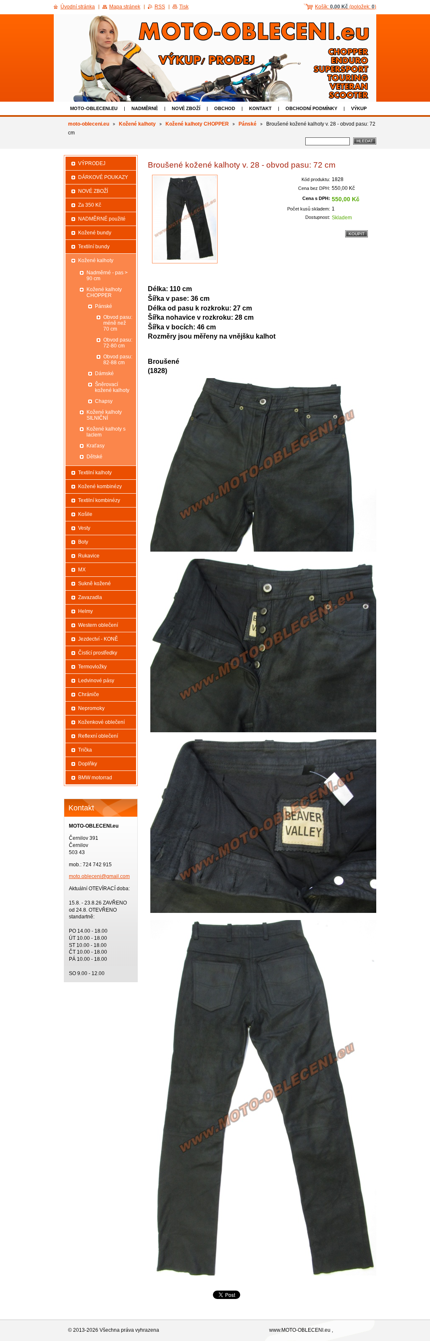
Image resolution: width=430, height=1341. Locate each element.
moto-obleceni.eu (94, 108)
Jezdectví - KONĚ (98, 639)
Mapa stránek (124, 7)
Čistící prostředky (97, 653)
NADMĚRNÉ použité (102, 219)
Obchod (224, 108)
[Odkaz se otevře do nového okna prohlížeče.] (185, 219)
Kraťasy (96, 446)
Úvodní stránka (77, 7)
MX (82, 570)
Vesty (84, 528)
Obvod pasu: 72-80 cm (117, 343)
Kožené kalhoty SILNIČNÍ (104, 415)
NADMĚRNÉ (144, 108)
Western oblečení (98, 625)
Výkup (359, 108)
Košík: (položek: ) (345, 7)
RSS (160, 7)
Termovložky (92, 667)
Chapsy (104, 401)
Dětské (94, 457)
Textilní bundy (94, 247)
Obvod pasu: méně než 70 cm (117, 323)
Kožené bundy (94, 233)
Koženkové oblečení (101, 722)
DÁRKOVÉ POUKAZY (103, 177)
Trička (85, 750)
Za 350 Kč (89, 205)
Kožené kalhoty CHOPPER (197, 124)
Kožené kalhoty (137, 124)
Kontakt (260, 108)
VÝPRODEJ (91, 163)
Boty (83, 542)
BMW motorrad (95, 778)
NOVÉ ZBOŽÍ (186, 108)
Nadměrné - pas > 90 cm (107, 275)
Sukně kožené (94, 583)
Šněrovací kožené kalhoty (112, 387)
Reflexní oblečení (98, 736)
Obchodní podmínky (311, 108)
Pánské (248, 124)
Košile (85, 514)
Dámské (104, 373)
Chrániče (88, 694)
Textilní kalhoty (95, 473)
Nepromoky (91, 708)
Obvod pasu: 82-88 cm (117, 359)
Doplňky (87, 764)
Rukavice (89, 556)
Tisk (184, 7)
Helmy (85, 611)
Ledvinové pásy (96, 681)
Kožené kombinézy (100, 486)
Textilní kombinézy (99, 500)
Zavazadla (90, 597)
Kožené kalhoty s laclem (106, 432)
